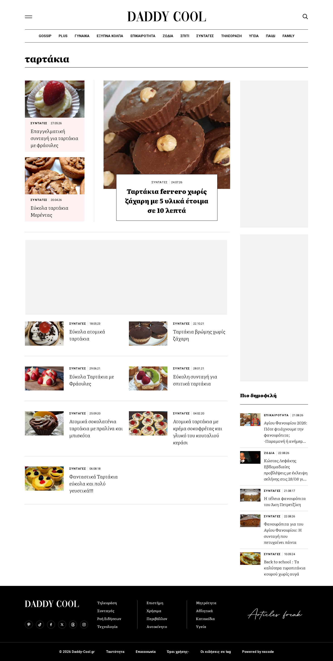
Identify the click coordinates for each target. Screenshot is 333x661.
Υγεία (254, 36)
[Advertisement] (126, 277)
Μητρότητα (206, 602)
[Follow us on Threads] (73, 625)
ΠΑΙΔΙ (270, 36)
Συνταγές (105, 610)
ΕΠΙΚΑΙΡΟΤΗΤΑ (142, 36)
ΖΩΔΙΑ (269, 453)
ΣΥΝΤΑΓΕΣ (205, 36)
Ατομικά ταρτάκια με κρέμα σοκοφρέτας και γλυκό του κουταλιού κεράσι (197, 432)
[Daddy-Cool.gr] (166, 16)
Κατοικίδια (205, 618)
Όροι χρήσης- (178, 652)
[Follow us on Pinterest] (29, 625)
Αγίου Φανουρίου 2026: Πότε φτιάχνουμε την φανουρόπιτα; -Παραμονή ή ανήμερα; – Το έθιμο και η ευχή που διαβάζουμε (285, 438)
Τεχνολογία (107, 626)
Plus (63, 36)
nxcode (268, 652)
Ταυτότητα (115, 652)
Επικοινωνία (146, 652)
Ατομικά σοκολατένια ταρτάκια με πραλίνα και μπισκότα (96, 428)
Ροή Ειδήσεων (109, 618)
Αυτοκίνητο (157, 626)
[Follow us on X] (62, 625)
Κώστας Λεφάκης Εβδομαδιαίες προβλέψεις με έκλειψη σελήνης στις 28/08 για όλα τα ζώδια (285, 472)
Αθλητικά (204, 610)
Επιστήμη (155, 602)
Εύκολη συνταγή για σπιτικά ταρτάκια (195, 380)
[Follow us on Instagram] (84, 625)
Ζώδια (168, 36)
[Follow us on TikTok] (40, 625)
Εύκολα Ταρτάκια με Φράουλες (91, 380)
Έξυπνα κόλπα (110, 36)
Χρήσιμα (154, 610)
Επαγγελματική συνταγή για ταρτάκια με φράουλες (54, 137)
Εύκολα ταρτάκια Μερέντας (49, 211)
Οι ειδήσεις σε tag (215, 652)
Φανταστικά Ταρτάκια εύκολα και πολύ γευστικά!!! (93, 483)
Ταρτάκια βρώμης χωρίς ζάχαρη (199, 335)
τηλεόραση (231, 36)
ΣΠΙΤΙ (185, 36)
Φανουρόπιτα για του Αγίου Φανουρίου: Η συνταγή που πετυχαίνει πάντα (283, 533)
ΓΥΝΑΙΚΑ (82, 36)
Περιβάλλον (157, 618)
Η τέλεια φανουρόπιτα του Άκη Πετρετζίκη (285, 501)
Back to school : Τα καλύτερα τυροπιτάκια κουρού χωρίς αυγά (285, 568)
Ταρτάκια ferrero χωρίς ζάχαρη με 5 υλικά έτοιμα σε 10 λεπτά (166, 200)
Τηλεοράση (107, 602)
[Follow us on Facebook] (51, 625)
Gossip (45, 36)
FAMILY (288, 36)
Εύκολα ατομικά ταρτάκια (87, 335)
